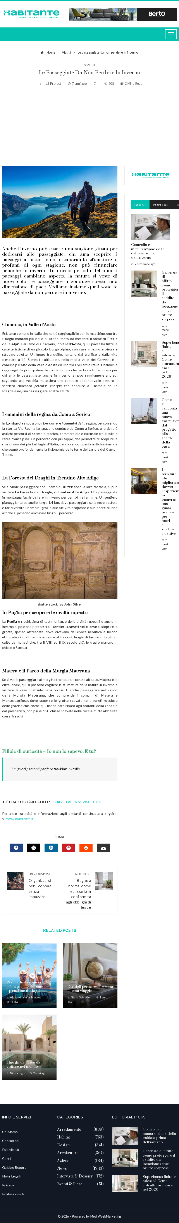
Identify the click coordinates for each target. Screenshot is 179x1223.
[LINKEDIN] (51, 848)
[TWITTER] (33, 848)
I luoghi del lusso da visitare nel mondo (23, 1064)
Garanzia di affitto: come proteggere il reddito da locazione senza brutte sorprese (159, 1159)
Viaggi (89, 65)
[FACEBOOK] (16, 848)
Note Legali (11, 1176)
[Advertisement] (89, 126)
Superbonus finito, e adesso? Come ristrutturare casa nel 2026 (159, 1183)
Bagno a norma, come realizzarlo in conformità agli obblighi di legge (78, 891)
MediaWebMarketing (105, 1216)
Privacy (8, 1185)
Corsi (6, 1158)
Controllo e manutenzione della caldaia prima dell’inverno (147, 251)
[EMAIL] (103, 848)
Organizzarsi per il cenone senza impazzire (40, 885)
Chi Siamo (10, 1132)
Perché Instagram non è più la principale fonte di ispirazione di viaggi (27, 986)
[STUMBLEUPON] (86, 848)
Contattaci (10, 1140)
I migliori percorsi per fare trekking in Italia (46, 769)
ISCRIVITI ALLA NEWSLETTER (77, 802)
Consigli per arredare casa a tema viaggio (90, 988)
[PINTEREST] (68, 848)
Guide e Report (14, 1167)
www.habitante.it (19, 819)
